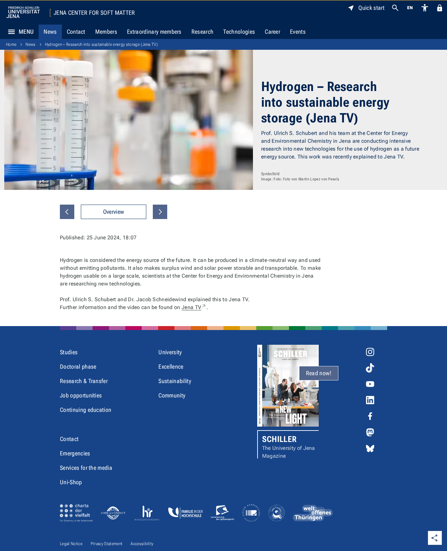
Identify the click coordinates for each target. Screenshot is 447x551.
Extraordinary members (154, 31)
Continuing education (85, 409)
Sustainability (174, 380)
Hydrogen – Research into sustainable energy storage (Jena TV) (101, 44)
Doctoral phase (78, 366)
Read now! (318, 373)
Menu (26, 31)
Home (11, 44)
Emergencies (75, 453)
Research (202, 31)
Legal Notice (71, 543)
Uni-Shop (71, 482)
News (50, 31)
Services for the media (86, 467)
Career (272, 31)
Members (106, 31)
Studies (69, 352)
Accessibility (142, 543)
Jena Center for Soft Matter (94, 12)
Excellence (170, 366)
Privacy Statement (106, 543)
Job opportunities (81, 395)
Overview (113, 211)
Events (298, 31)
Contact (76, 31)
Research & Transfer (84, 380)
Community (171, 395)
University (170, 352)
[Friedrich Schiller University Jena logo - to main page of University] (23, 12)
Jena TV (194, 307)
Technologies (239, 31)
